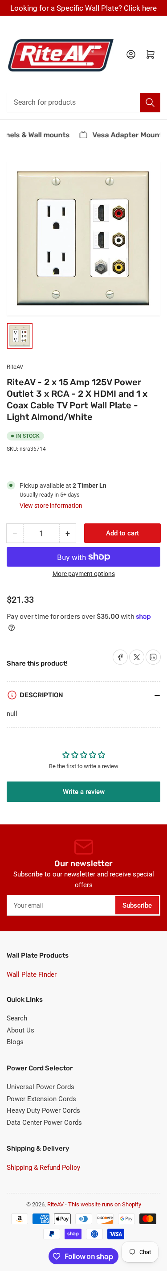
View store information (51, 505)
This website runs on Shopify (104, 1204)
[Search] (150, 102)
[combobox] (83, 102)
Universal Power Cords (40, 1087)
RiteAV (15, 366)
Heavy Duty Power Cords (43, 1110)
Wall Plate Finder (32, 975)
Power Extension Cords (41, 1099)
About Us (20, 1030)
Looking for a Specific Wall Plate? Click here (83, 8)
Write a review (84, 792)
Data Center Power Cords (44, 1123)
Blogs (15, 1042)
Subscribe (137, 905)
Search (17, 1018)
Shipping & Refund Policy (43, 1168)
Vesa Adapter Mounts (126, 135)
